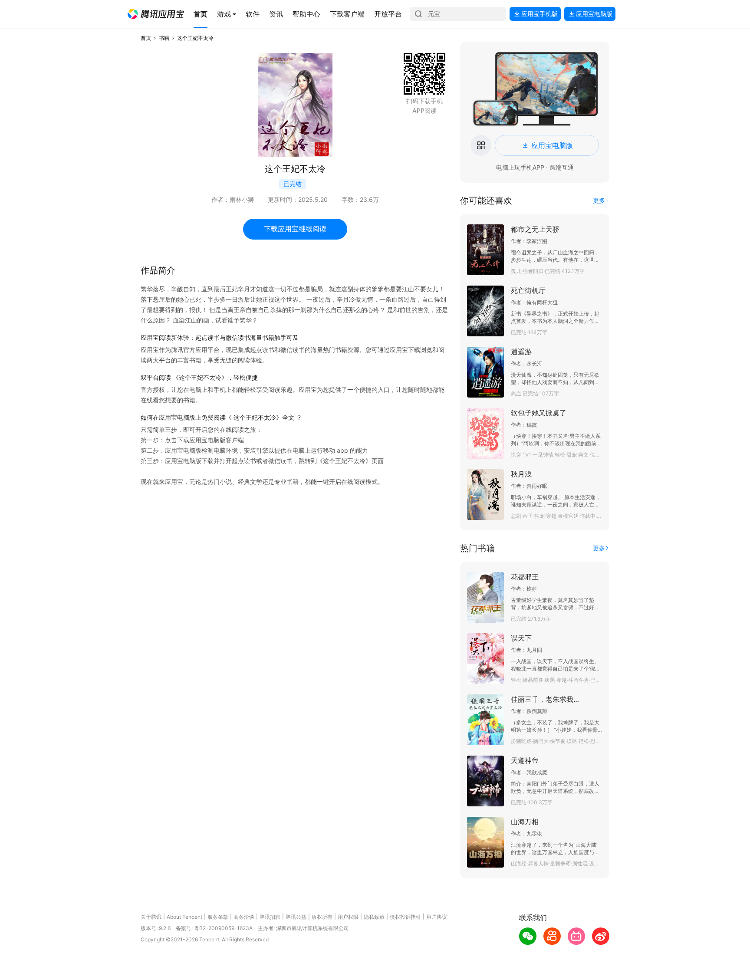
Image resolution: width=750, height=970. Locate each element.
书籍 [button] (164, 38)
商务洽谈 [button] (244, 917)
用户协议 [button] (436, 917)
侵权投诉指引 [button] (405, 917)
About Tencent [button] (184, 917)
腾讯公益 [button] (296, 917)
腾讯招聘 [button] (270, 917)
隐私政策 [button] (374, 917)
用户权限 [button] (348, 917)
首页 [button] (146, 38)
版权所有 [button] (322, 917)
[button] (156, 14)
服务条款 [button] (217, 917)
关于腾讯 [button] (151, 917)
